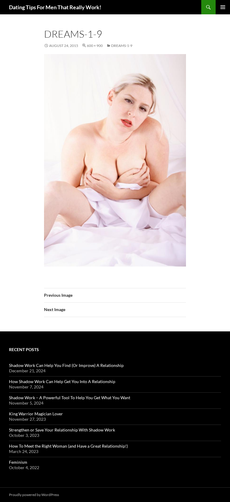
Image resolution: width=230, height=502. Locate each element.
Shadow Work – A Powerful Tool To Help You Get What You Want (69, 397)
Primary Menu (223, 7)
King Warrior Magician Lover (36, 413)
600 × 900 (95, 45)
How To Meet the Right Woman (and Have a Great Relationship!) (68, 446)
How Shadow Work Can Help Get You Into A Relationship (62, 381)
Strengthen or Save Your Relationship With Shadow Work (62, 429)
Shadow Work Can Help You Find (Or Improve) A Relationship (66, 365)
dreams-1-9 (121, 45)
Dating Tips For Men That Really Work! (55, 7)
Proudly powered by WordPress (34, 494)
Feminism (18, 462)
